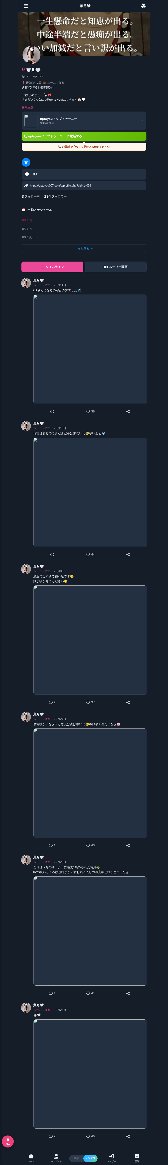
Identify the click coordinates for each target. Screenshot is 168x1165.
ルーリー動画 (118, 267)
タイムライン (55, 267)
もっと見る (82, 248)
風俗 (76, 1158)
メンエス (90, 1158)
